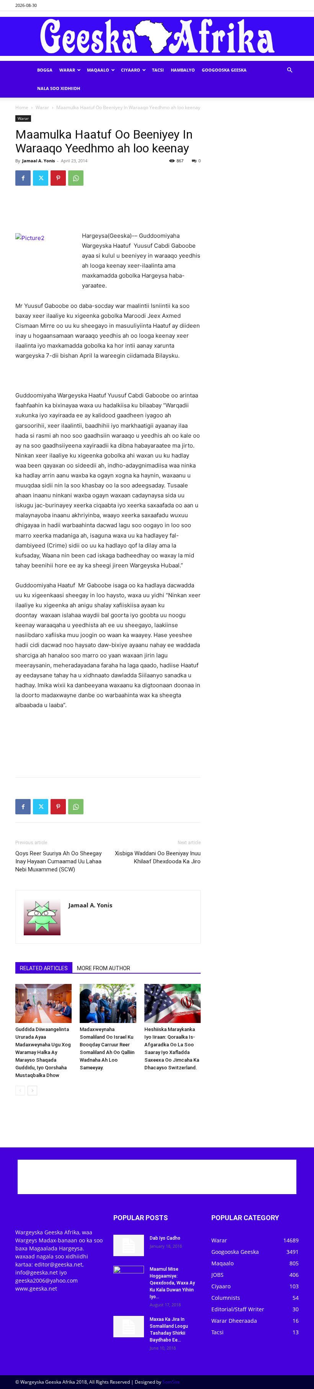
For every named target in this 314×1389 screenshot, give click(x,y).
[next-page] (32, 1090)
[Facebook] (23, 178)
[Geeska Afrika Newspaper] (157, 36)
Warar (67, 70)
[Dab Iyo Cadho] (128, 1245)
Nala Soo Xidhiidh (58, 88)
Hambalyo (183, 70)
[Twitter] (40, 178)
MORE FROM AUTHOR (103, 968)
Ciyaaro (130, 70)
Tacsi (158, 70)
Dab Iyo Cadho (165, 1238)
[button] (289, 70)
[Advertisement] (108, 211)
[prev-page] (20, 1090)
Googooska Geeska (224, 70)
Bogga (44, 70)
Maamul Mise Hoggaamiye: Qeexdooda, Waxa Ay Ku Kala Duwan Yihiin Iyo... (172, 1282)
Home (21, 107)
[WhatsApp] (75, 178)
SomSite (171, 1382)
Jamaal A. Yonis (38, 160)
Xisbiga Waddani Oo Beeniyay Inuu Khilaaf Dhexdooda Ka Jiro (158, 857)
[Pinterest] (58, 178)
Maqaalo (98, 70)
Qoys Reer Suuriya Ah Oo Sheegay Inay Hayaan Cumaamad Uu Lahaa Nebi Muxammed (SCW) (58, 861)
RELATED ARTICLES (44, 968)
